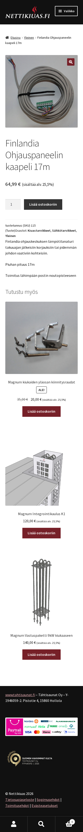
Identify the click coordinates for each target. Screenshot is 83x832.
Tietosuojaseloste (19, 799)
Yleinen (29, 37)
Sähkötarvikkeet (64, 230)
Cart (64, 820)
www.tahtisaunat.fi (20, 694)
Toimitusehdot (17, 805)
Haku (41, 824)
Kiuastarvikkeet (39, 230)
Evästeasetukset (45, 805)
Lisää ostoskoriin (43, 204)
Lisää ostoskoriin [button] (41, 411)
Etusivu (16, 37)
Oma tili (14, 824)
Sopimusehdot (48, 799)
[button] (70, 62)
